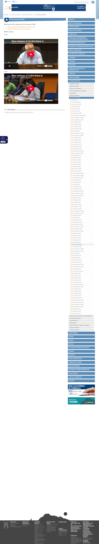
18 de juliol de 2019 (76, 233)
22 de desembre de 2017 (78, 264)
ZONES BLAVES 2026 (76, 540)
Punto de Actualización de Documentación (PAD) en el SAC (78, 38)
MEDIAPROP (72, 65)
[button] (93, 2)
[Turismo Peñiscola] (81, 405)
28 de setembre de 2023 (77, 153)
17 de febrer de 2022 (77, 188)
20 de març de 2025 (76, 126)
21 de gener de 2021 (77, 208)
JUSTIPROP (72, 61)
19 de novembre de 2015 (78, 304)
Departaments (73, 333)
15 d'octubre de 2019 (77, 228)
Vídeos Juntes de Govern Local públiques (81, 316)
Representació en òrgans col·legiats (79, 325)
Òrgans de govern (74, 95)
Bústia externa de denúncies (26, 525)
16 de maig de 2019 (76, 240)
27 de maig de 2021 (76, 200)
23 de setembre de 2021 (77, 195)
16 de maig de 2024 (76, 139)
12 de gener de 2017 (77, 282)
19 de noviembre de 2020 (78, 211)
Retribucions (73, 323)
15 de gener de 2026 (77, 113)
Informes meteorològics (77, 43)
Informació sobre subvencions (79, 369)
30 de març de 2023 (76, 168)
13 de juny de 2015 (76, 313)
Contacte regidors (74, 330)
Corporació (73, 93)
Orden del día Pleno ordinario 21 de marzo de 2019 (19, 112)
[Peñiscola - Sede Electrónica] (81, 396)
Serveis (71, 340)
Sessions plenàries (28, 14)
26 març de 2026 (76, 111)
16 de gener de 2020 (77, 222)
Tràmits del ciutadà (75, 362)
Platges (71, 336)
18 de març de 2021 (76, 204)
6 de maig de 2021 (76, 202)
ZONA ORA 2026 (75, 537)
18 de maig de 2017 (76, 277)
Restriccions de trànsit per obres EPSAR (88, 539)
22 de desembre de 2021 (78, 191)
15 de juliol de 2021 (76, 197)
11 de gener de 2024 (77, 148)
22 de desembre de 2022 (78, 173)
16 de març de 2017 (76, 280)
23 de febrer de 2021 (77, 206)
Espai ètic (72, 19)
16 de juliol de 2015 (76, 309)
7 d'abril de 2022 (76, 184)
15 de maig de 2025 (76, 124)
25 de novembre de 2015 (78, 302)
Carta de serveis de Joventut (39, 537)
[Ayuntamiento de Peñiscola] (49, 10)
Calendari (72, 57)
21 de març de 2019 (40, 14)
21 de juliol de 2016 (76, 289)
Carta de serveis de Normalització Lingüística (40, 539)
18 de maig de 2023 (76, 166)
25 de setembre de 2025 (77, 119)
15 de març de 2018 (76, 260)
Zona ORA (72, 73)
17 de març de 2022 (76, 186)
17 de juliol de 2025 (76, 122)
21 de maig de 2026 (76, 104)
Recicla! (71, 344)
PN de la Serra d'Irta (75, 358)
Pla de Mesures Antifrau (16, 526)
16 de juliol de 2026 (76, 102)
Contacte (73, 536)
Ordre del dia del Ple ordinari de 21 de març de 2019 (21, 27)
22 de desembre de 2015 (78, 300)
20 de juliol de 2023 (76, 157)
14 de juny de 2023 (76, 164)
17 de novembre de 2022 (78, 175)
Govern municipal (15, 14)
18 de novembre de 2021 (78, 193)
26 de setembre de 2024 (77, 135)
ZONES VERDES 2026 (76, 541)
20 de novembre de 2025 (78, 117)
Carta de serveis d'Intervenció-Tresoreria (40, 534)
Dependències (74, 320)
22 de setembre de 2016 (77, 286)
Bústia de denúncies (75, 23)
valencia (7, 7)
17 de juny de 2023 (76, 162)
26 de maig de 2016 (76, 293)
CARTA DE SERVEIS (74, 26)
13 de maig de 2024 (76, 142)
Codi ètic (13, 524)
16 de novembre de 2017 (78, 266)
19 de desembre (76, 131)
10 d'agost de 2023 (76, 155)
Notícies (71, 380)
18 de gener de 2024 (77, 146)
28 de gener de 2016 (77, 297)
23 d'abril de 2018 (76, 257)
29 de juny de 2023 (76, 159)
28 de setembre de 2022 (77, 177)
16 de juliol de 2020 (76, 215)
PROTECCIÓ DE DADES (75, 30)
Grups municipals (74, 327)
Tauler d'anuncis (74, 366)
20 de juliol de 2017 (76, 273)
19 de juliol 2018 (75, 253)
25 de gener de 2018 (77, 262)
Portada (6, 14)
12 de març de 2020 (76, 220)
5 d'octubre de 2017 (76, 268)
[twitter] (14, 1)
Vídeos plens (75, 99)
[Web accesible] (2, 138)
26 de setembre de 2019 (77, 231)
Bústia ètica (13, 525)
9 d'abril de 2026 (76, 108)
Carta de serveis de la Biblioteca (40, 527)
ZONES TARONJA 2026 (76, 539)
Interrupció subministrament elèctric (81, 46)
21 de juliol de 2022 (76, 179)
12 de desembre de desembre (79, 115)
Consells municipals (75, 318)
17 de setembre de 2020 (77, 213)
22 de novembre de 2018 (78, 248)
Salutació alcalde (74, 84)
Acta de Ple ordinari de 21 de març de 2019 (18, 29)
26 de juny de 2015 (76, 311)
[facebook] (7, 1)
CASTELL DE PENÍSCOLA (75, 377)
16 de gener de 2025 (77, 128)
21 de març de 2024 (76, 144)
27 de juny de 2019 (76, 235)
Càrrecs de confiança (75, 88)
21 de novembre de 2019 (78, 226)
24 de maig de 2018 (76, 255)
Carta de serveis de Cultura (39, 530)
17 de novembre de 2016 (78, 284)
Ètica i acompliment (15, 523)
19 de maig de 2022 (76, 182)
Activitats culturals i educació (79, 347)
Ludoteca (72, 355)
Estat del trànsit (74, 77)
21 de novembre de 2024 (78, 133)
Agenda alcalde (74, 86)
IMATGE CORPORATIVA (75, 50)
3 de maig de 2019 (76, 242)
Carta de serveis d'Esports (38, 532)
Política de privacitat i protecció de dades (51, 527)
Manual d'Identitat (63, 531)
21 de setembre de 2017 (77, 271)
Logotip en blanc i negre (63, 533)
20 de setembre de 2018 (77, 251)
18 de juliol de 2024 (76, 137)
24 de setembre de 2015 (77, 306)
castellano (6, 8)
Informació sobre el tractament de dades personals (51, 530)
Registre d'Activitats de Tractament (52, 525)
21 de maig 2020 (76, 217)
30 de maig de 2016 (76, 291)
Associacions (73, 373)
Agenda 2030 (73, 34)
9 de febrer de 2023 (76, 171)
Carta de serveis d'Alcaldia (38, 525)
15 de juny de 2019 (76, 237)
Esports (71, 351)
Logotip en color (62, 534)
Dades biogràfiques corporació (78, 91)
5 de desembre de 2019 (77, 224)
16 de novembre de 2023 (78, 151)
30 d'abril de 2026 (76, 106)
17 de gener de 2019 (77, 246)
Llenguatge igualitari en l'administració (77, 69)
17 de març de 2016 (76, 295)
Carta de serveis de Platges (39, 541)
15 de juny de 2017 (76, 275)
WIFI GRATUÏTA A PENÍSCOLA (77, 54)
